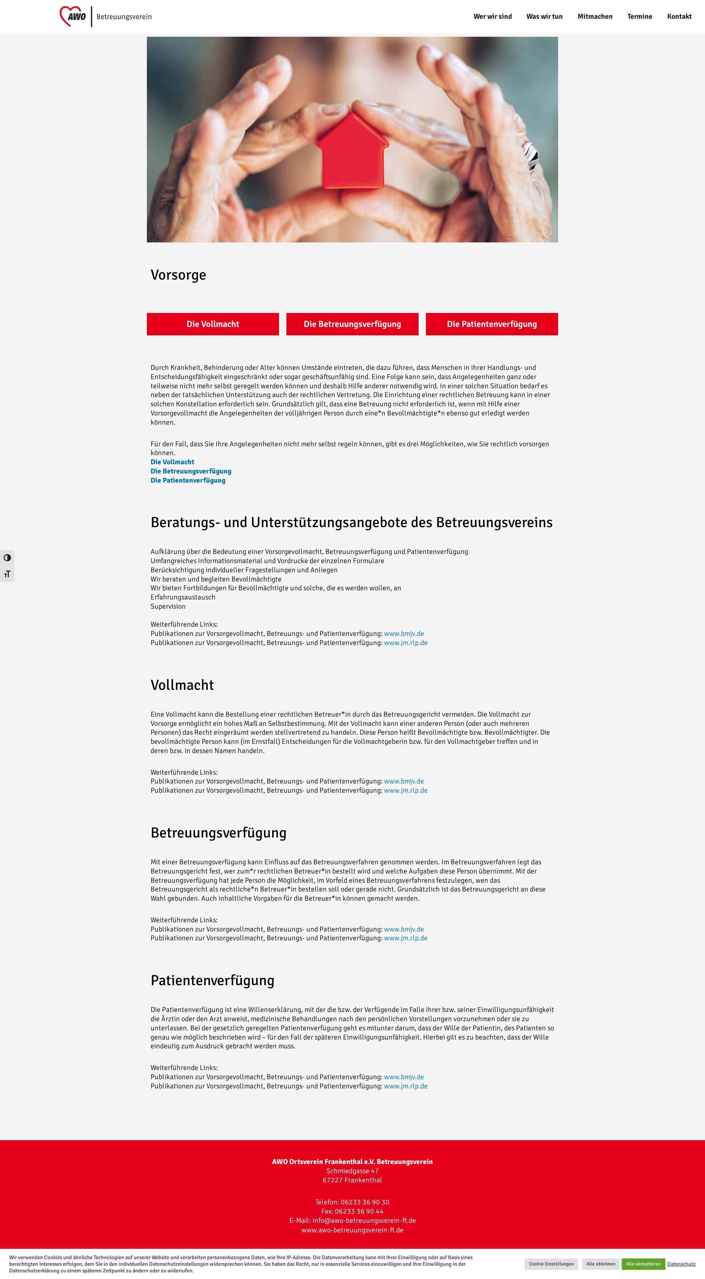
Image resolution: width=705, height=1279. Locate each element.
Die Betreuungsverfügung (352, 323)
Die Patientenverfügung (492, 323)
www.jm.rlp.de (406, 642)
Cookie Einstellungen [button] (551, 1264)
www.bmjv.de (404, 633)
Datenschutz (681, 1264)
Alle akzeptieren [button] (643, 1264)
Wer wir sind (493, 16)
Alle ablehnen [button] (600, 1264)
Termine (640, 16)
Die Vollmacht (213, 323)
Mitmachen (595, 16)
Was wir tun (545, 16)
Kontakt (679, 16)
